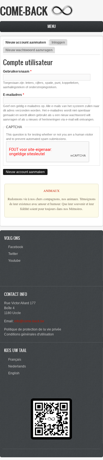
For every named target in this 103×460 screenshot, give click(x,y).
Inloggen (58, 42)
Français (14, 359)
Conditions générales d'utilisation (29, 334)
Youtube (14, 261)
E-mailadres (13, 95)
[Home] (62, 15)
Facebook (15, 247)
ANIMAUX (51, 190)
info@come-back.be (29, 321)
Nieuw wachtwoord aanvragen (28, 50)
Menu (52, 26)
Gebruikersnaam (17, 71)
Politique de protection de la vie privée (32, 329)
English (14, 373)
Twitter (13, 254)
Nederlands (17, 366)
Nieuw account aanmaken (26, 42)
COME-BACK (24, 11)
